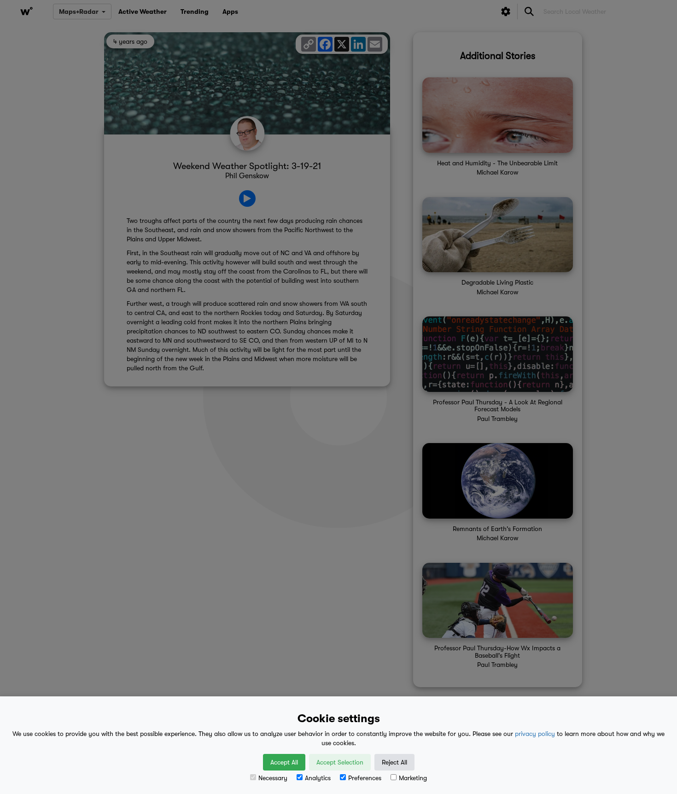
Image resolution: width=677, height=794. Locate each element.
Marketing (413, 778)
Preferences (364, 778)
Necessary (272, 778)
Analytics (318, 778)
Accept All (284, 762)
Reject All (394, 762)
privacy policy (535, 733)
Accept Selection (339, 762)
